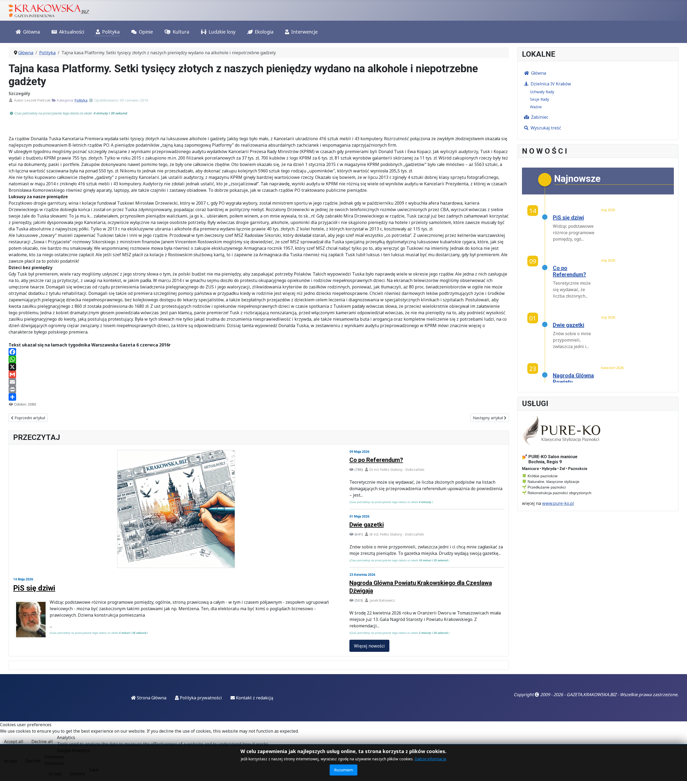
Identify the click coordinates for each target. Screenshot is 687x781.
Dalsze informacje (430, 758)
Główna (31, 31)
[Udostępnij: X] (259, 367)
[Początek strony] (678, 771)
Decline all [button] (42, 741)
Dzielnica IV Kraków (551, 84)
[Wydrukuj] (259, 389)
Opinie (146, 31)
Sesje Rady (539, 99)
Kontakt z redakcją (254, 698)
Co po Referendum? (376, 460)
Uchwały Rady (542, 91)
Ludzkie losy (222, 31)
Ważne (536, 106)
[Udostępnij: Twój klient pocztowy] (259, 382)
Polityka (111, 31)
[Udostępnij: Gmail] (259, 374)
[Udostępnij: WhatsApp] (259, 359)
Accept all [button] (13, 741)
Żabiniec (539, 117)
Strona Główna (151, 698)
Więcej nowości (369, 646)
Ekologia (264, 31)
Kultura (181, 31)
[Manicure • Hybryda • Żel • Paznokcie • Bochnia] (562, 431)
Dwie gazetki (366, 524)
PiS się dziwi (34, 588)
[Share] (259, 397)
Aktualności (71, 31)
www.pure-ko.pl (558, 503)
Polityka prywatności (200, 698)
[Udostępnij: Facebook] (259, 352)
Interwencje (304, 31)
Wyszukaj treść (546, 128)
